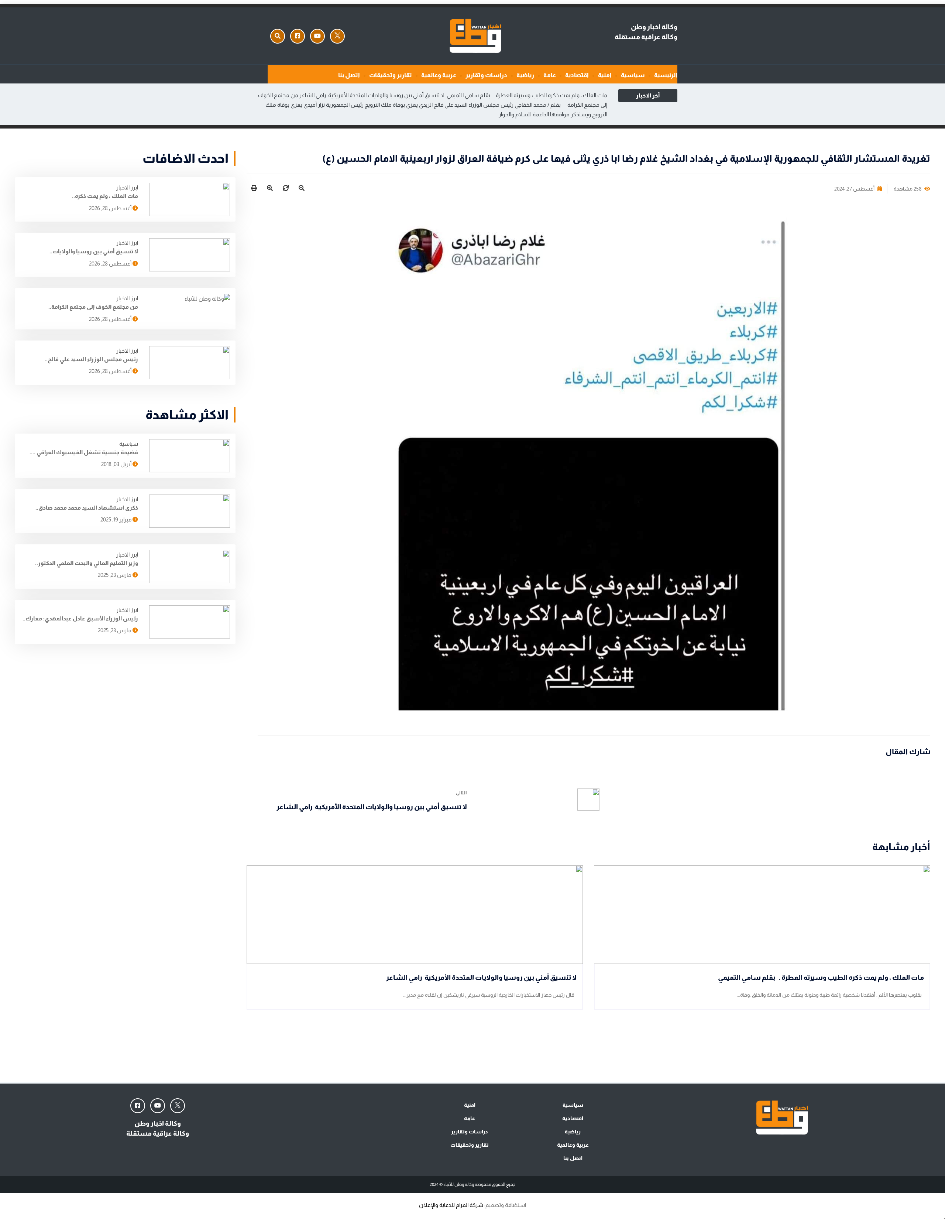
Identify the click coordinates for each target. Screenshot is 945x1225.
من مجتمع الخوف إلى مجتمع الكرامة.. (93, 307)
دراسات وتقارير (486, 75)
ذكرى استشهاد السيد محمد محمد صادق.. (86, 507)
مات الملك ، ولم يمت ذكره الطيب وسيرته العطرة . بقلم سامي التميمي (526, 95)
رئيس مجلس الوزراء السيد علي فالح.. (91, 359)
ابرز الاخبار (127, 187)
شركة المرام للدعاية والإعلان (451, 1205)
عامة (549, 75)
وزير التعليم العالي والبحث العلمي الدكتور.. (86, 563)
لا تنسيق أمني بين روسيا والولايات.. (93, 251)
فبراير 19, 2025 (116, 519)
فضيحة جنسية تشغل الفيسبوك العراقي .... (84, 452)
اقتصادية (577, 75)
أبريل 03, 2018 (117, 464)
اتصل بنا (349, 75)
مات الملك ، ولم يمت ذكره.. (105, 196)
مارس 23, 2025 (115, 575)
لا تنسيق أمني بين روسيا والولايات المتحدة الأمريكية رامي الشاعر (371, 95)
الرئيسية (665, 75)
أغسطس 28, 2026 (111, 208)
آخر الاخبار (648, 95)
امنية (605, 75)
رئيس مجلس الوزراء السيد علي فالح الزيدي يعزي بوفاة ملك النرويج (439, 105)
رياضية (525, 75)
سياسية (633, 75)
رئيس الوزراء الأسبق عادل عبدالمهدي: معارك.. (80, 618)
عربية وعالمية (438, 75)
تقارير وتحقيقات (390, 75)
